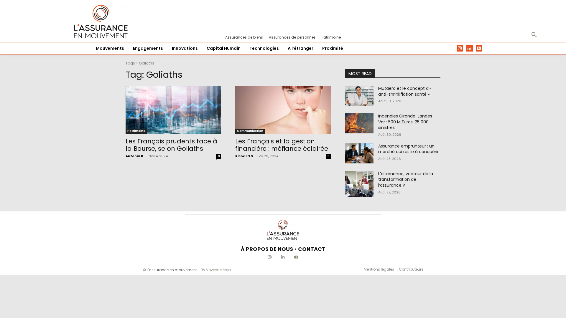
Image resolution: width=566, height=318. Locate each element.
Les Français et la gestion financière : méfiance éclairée (281, 145)
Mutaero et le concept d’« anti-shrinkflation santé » (404, 91)
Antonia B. (135, 156)
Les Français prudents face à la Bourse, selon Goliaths (171, 145)
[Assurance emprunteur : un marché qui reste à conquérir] (359, 153)
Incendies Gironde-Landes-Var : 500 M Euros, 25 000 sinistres (406, 121)
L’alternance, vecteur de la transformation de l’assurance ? (405, 179)
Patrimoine (136, 131)
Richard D (244, 156)
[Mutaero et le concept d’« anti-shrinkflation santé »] (359, 96)
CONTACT (311, 249)
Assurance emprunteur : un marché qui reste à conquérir (408, 149)
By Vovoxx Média (216, 269)
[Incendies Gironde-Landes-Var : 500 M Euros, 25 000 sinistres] (359, 123)
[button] (534, 35)
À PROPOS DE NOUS (267, 249)
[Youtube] (479, 48)
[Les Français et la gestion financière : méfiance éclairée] (283, 110)
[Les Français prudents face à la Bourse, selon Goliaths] (173, 110)
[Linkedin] (469, 48)
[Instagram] (460, 48)
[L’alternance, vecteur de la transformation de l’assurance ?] (359, 184)
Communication (250, 131)
